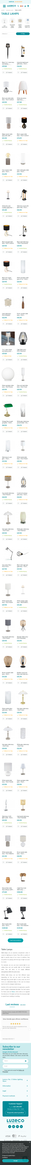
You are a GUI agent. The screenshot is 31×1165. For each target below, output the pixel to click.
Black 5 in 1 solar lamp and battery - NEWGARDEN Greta (8, 63)
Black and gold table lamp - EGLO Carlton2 (8, 242)
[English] (22, 6)
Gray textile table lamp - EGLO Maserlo (8, 494)
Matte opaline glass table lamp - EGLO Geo (7, 709)
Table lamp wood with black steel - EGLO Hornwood (23, 207)
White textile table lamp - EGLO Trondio (7, 781)
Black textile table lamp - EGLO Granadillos (6, 925)
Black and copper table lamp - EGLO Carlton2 (7, 278)
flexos (13, 991)
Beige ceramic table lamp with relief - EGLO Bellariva (7, 135)
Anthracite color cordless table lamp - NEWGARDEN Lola (7, 207)
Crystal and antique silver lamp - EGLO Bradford (22, 494)
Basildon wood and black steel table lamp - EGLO (22, 673)
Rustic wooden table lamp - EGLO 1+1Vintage (22, 314)
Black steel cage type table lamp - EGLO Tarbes (22, 566)
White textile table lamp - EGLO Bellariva (8, 853)
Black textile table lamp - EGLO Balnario (22, 924)
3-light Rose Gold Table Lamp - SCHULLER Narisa (22, 889)
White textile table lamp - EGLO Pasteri (22, 458)
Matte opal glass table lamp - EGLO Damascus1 (23, 781)
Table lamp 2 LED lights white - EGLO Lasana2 (7, 817)
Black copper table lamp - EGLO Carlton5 (23, 135)
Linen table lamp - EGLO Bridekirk (7, 314)
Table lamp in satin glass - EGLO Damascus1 (7, 458)
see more (22, 1004)
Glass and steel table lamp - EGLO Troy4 (22, 386)
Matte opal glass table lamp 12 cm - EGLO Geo (23, 278)
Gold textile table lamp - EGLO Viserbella (23, 817)
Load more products (15, 940)
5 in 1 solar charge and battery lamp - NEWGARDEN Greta (7, 350)
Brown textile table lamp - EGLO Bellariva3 (22, 853)
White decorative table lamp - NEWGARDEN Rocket (23, 99)
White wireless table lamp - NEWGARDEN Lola (23, 601)
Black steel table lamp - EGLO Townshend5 (22, 242)
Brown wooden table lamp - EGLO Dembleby (7, 673)
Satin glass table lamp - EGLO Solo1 (8, 530)
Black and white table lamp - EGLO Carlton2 (8, 99)
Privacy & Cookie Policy (8, 1155)
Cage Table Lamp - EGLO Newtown (22, 350)
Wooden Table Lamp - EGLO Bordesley (23, 637)
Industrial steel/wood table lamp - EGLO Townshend (22, 63)
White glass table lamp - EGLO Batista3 (23, 530)
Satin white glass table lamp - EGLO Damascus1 (23, 171)
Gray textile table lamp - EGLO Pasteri (8, 637)
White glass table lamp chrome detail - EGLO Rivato (23, 422)
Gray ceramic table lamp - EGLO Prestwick (7, 171)
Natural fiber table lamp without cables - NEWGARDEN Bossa (8, 889)
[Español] (21, 6)
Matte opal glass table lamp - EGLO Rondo (8, 386)
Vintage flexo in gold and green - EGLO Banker (7, 422)
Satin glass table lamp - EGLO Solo (8, 745)
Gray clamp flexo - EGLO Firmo (7, 565)
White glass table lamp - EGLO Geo (23, 745)
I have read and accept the (13, 1071)
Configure (5, 1157)
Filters (23, 33)
